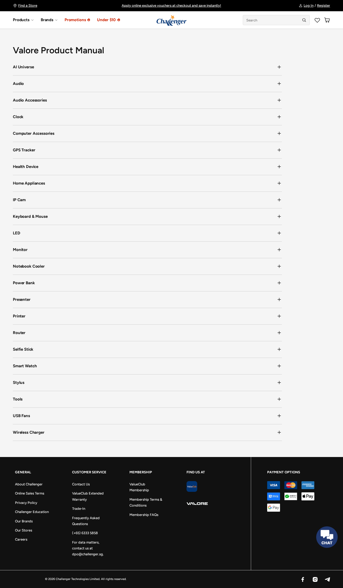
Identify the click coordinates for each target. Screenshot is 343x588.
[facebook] (302, 579)
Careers (21, 539)
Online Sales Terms (29, 493)
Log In (309, 5)
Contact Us (81, 484)
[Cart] (327, 20)
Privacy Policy (26, 503)
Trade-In (78, 509)
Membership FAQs (143, 515)
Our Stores (23, 530)
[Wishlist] (317, 20)
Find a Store (27, 5)
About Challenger (29, 484)
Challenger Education (32, 512)
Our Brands (24, 521)
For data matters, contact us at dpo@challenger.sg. (88, 548)
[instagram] (315, 579)
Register (323, 5)
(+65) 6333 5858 (85, 533)
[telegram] (327, 579)
